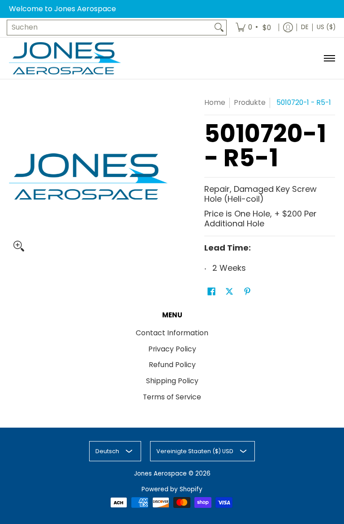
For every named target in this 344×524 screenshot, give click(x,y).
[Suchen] (219, 27)
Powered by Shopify (172, 489)
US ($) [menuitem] (326, 27)
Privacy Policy (172, 349)
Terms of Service (172, 397)
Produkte (250, 102)
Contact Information (172, 333)
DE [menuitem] (305, 27)
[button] (211, 292)
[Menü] (329, 58)
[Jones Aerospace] (65, 58)
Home (214, 102)
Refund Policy (172, 364)
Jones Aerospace (160, 473)
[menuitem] (254, 27)
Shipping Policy (172, 381)
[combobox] (109, 27)
